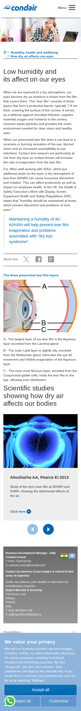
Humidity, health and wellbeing (34, 52)
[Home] (5, 52)
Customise (58, 701)
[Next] (48, 529)
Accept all (40, 690)
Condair (20, 7)
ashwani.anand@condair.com (27, 565)
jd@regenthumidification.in (25, 614)
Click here (17, 511)
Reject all (22, 701)
